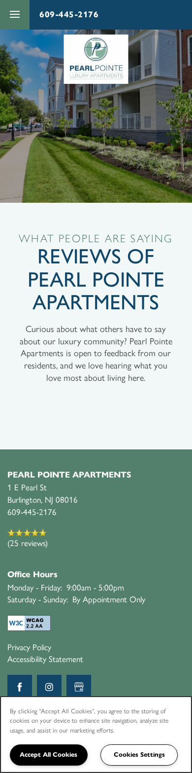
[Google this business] (78, 687)
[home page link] (96, 59)
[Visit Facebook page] (19, 687)
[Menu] (15, 15)
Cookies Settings (139, 755)
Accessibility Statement (45, 658)
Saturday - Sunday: (37, 599)
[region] (96, 734)
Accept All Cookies (48, 755)
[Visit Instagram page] (49, 687)
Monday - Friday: (34, 587)
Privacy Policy (29, 647)
